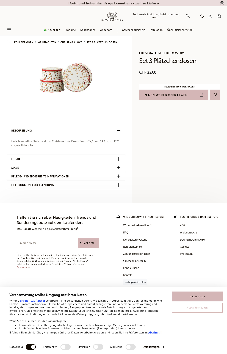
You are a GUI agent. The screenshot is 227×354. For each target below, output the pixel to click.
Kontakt (127, 275)
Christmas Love (71, 42)
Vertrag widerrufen (135, 282)
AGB (182, 225)
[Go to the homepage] (112, 16)
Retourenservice (132, 246)
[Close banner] (222, 3)
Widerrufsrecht (188, 232)
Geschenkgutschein (134, 260)
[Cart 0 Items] (218, 16)
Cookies (184, 246)
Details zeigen (151, 347)
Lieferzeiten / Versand (135, 239)
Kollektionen (24, 42)
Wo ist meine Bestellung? (137, 225)
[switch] (65, 347)
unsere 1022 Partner (32, 300)
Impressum (186, 253)
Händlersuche (131, 268)
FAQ (125, 232)
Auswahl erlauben (197, 307)
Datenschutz (23, 267)
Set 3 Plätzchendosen (102, 42)
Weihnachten (47, 42)
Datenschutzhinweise (192, 239)
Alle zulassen (197, 296)
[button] (52, 30)
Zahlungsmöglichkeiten (137, 253)
